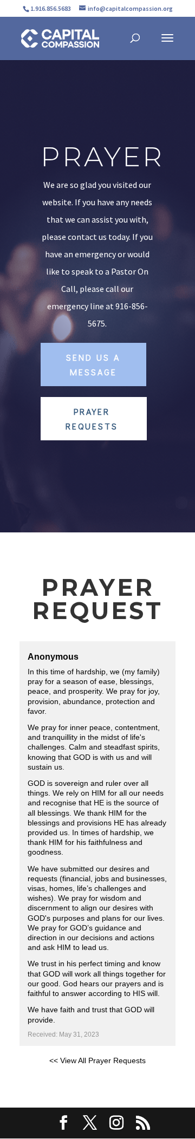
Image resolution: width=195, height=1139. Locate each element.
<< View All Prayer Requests (97, 1060)
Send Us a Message (93, 365)
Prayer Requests (92, 419)
